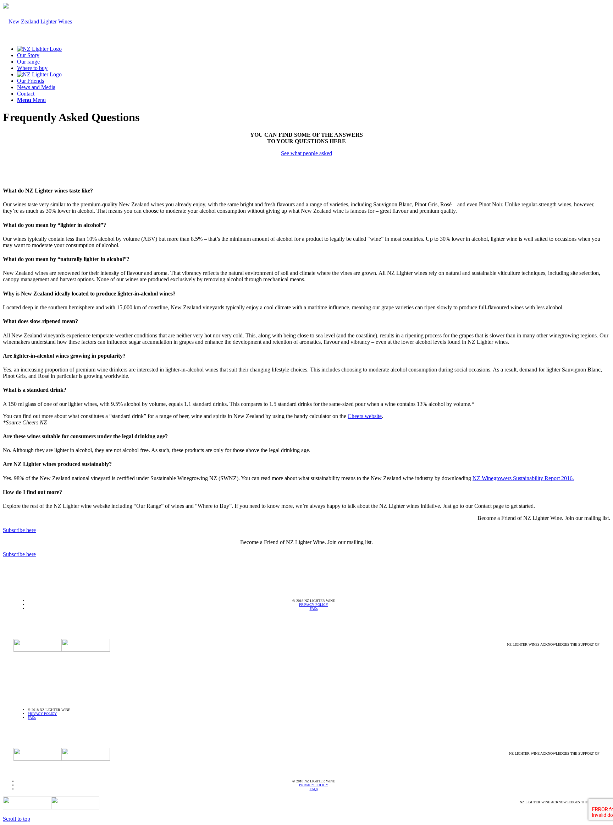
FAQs (314, 608)
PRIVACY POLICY (313, 605)
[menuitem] (313, 49)
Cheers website (365, 416)
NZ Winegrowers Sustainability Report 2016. (523, 478)
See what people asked (306, 153)
